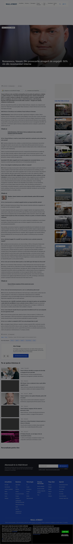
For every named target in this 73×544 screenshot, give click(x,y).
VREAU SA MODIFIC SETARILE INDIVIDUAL (65, 535)
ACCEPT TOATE (65, 531)
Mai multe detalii (14, 531)
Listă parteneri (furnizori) (36, 534)
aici (2, 538)
